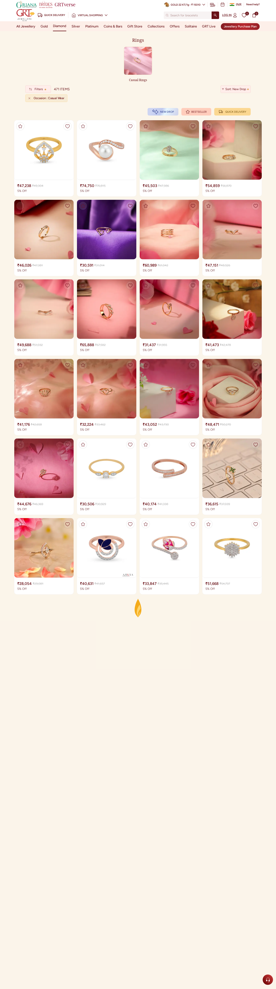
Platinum (91, 26)
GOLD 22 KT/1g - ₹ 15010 (186, 4)
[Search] (215, 15)
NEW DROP (167, 111)
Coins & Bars (113, 26)
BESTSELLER (199, 111)
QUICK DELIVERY (235, 111)
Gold (44, 26)
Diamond (59, 26)
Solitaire (191, 26)
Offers (174, 26)
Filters (39, 89)
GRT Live (209, 26)
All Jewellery (25, 26)
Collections (156, 26)
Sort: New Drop (235, 89)
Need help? (253, 4)
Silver (76, 26)
